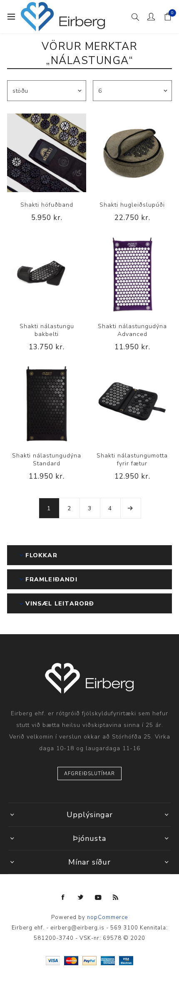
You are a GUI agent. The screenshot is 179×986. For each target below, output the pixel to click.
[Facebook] (63, 897)
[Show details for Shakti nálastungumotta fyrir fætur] (132, 403)
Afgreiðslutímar (89, 774)
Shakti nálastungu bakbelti (47, 330)
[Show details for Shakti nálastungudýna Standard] (46, 403)
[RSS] (115, 897)
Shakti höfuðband (46, 205)
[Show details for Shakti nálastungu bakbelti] (46, 274)
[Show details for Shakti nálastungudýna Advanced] (132, 274)
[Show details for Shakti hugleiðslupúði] (132, 153)
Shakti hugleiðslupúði (132, 205)
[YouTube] (98, 897)
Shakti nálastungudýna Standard (46, 459)
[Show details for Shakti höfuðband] (46, 153)
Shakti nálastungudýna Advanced (132, 330)
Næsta (131, 508)
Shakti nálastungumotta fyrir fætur (132, 459)
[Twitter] (80, 897)
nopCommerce (107, 917)
